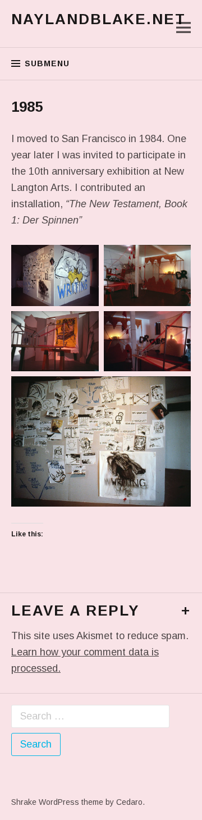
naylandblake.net (98, 19)
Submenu (47, 63)
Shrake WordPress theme (57, 802)
